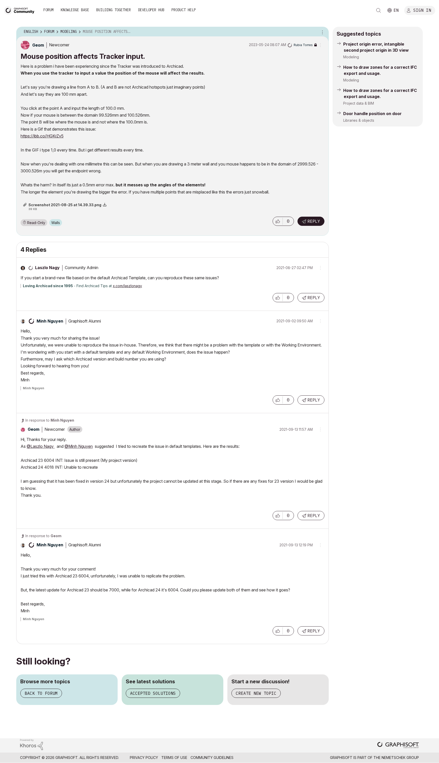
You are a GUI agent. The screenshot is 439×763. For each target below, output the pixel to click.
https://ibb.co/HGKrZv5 (42, 135)
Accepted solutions (153, 693)
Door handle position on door (372, 113)
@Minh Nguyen (79, 446)
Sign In (422, 9)
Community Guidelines (212, 757)
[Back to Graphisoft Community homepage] (21, 10)
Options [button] (321, 32)
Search (378, 10)
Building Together (113, 10)
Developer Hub (151, 10)
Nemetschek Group (400, 757)
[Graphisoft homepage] (398, 746)
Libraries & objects (358, 120)
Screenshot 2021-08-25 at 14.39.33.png (64, 205)
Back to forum (41, 693)
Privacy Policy (144, 757)
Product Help (183, 10)
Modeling (351, 57)
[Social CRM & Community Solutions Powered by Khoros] (31, 744)
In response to (49, 420)
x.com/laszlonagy (127, 286)
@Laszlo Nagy (41, 446)
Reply (313, 221)
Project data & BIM (358, 103)
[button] (278, 221)
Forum (48, 10)
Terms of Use (174, 757)
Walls (55, 222)
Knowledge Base (75, 10)
